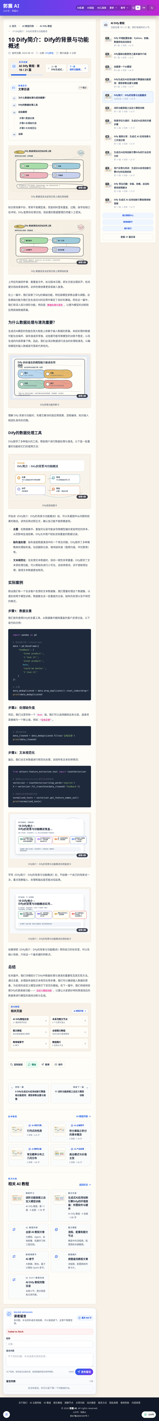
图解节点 (69, 1402)
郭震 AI (11, 6)
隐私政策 (113, 1402)
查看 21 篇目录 (128, 236)
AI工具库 (101, 7)
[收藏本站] (6, 1414)
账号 (123, 7)
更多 (112, 7)
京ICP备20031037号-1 (79, 1416)
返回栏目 (83, 1184)
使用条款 (124, 1402)
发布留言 (86, 1372)
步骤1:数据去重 (26, 118)
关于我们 (23, 1402)
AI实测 (80, 7)
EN (144, 7)
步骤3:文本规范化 (27, 128)
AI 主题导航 (35, 1402)
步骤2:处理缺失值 (27, 123)
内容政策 (136, 1402)
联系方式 (102, 1402)
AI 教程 (47, 1402)
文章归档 (80, 1402)
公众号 (151, 1414)
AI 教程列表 (79, 1011)
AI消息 (90, 7)
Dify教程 (49, 52)
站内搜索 (91, 1402)
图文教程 (57, 1402)
